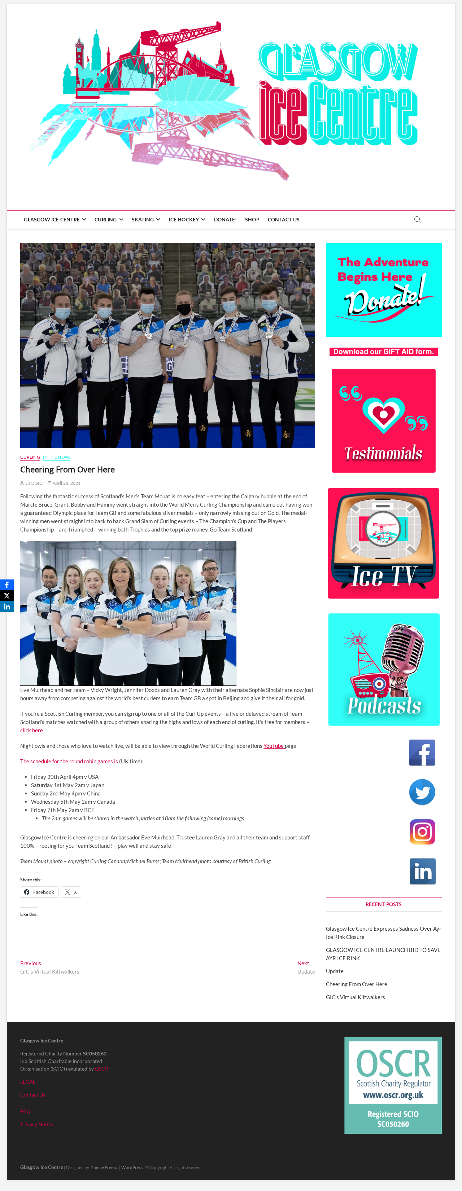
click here (31, 730)
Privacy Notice (36, 1124)
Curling (106, 219)
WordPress (132, 1167)
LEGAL (27, 1081)
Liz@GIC (33, 483)
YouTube (274, 745)
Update (335, 971)
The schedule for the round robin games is (69, 761)
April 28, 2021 (66, 483)
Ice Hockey (184, 219)
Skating (143, 219)
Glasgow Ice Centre (52, 219)
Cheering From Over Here (356, 984)
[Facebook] (7, 584)
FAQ (25, 1111)
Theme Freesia (104, 1167)
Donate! (225, 219)
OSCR (101, 1069)
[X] (7, 595)
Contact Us (284, 219)
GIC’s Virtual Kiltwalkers (355, 997)
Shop (252, 219)
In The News (56, 457)
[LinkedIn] (7, 606)
